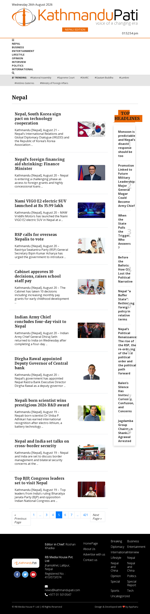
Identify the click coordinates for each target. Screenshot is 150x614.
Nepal (16, 43)
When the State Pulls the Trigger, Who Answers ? (124, 231)
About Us (89, 549)
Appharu (133, 606)
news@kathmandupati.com (62, 590)
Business (18, 47)
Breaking (116, 541)
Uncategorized (120, 596)
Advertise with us (94, 554)
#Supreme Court (65, 77)
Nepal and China (115, 566)
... (77, 515)
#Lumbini (124, 77)
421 (85, 515)
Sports (115, 591)
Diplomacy (117, 547)
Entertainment (23, 51)
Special (115, 581)
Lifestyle (18, 54)
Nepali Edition (75, 29)
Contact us (90, 560)
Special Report (131, 583)
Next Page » (97, 517)
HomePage (90, 543)
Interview (19, 62)
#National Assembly (40, 77)
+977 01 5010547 (59, 595)
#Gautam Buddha (104, 77)
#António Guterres (24, 83)
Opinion (17, 58)
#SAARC (84, 77)
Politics (17, 65)
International (22, 69)
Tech (130, 591)
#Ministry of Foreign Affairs (54, 83)
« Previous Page (20, 518)
